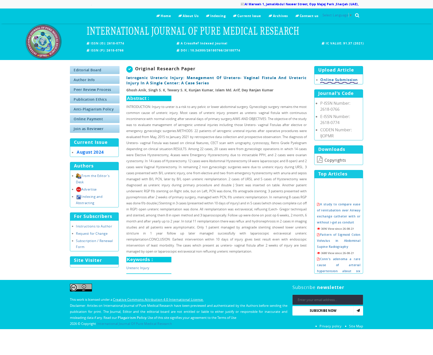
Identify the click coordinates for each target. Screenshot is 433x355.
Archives (280, 16)
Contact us (308, 16)
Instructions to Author (94, 226)
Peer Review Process (92, 89)
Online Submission (339, 79)
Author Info (84, 79)
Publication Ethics (90, 99)
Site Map (356, 326)
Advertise (89, 189)
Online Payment (88, 118)
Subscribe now (323, 310)
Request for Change (91, 233)
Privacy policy (330, 326)
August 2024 (90, 152)
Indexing (217, 16)
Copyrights (334, 160)
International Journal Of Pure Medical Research (134, 323)
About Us (190, 16)
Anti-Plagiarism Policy (94, 109)
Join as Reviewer (88, 128)
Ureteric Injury (138, 268)
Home (165, 16)
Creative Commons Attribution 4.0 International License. (158, 299)
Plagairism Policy (133, 317)
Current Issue (249, 16)
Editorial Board (87, 70)
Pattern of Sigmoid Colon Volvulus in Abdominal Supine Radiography (338, 236)
